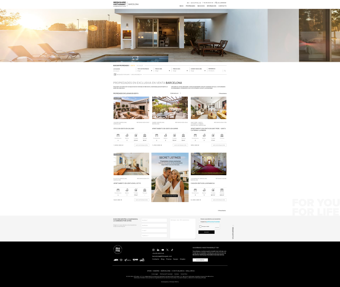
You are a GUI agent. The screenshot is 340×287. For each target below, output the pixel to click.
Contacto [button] (222, 6)
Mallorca (190, 271)
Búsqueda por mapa (123, 74)
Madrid (156, 271)
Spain (149, 271)
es (190, 3)
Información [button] (211, 6)
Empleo (182, 259)
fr (196, 3)
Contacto (155, 259)
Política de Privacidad (166, 274)
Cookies (176, 274)
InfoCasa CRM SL (174, 282)
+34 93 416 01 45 (208, 3)
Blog (162, 259)
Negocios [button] (201, 6)
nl (198, 3)
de (192, 3)
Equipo (175, 259)
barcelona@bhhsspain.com (162, 256)
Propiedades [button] (190, 6)
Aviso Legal (155, 274)
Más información (142, 145)
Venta (133, 65)
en (188, 3)
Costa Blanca (178, 271)
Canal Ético (184, 274)
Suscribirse (200, 260)
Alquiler (140, 65)
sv (194, 3)
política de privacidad (213, 222)
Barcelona (165, 271)
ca (200, 3)
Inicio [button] (181, 6)
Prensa (168, 259)
